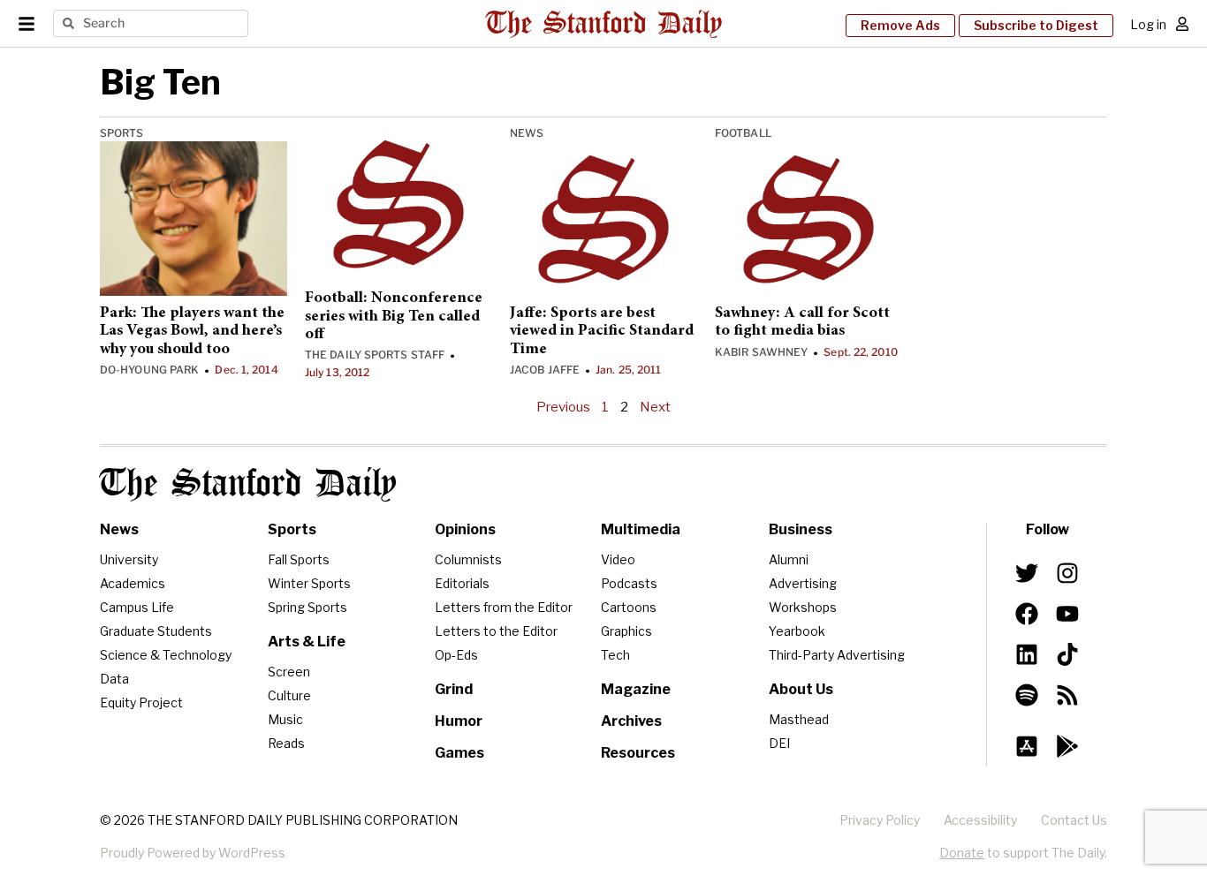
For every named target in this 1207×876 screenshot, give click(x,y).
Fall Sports (299, 559)
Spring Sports (307, 607)
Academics (132, 583)
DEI (779, 743)
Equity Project (141, 702)
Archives (631, 721)
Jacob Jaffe (545, 369)
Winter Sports (309, 583)
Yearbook (797, 630)
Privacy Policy (879, 819)
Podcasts (629, 583)
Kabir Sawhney (761, 352)
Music (285, 719)
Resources (638, 752)
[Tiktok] (1067, 654)
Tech (615, 654)
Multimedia (640, 529)
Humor (458, 721)
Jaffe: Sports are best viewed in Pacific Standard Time (602, 332)
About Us (801, 689)
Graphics (626, 630)
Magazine (636, 689)
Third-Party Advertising (837, 654)
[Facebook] (1026, 613)
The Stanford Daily (248, 484)
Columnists (468, 559)
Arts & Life (306, 641)
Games (459, 752)
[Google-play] (1067, 746)
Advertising (803, 583)
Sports (122, 133)
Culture (289, 695)
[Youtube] (1067, 613)
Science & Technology (166, 654)
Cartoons (629, 607)
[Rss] (1067, 695)
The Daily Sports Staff (374, 354)
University (129, 559)
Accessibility (980, 819)
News (526, 133)
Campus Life (137, 607)
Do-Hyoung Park (149, 369)
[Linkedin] (1026, 654)
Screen (289, 671)
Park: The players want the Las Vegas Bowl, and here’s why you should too (192, 332)
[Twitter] (1026, 573)
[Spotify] (1026, 695)
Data (114, 678)
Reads (286, 743)
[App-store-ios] (1026, 746)
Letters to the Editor (496, 630)
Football (743, 133)
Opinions (465, 529)
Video (618, 559)
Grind (454, 689)
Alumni (788, 559)
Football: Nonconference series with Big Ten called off (393, 317)
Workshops (803, 607)
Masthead (799, 719)
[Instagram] (1067, 573)
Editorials (462, 583)
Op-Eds (456, 654)
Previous (563, 407)
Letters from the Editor (504, 607)
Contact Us (1074, 819)
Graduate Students (156, 630)
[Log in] (1182, 24)
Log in (1148, 24)
